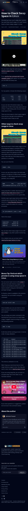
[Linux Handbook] (6, 2)
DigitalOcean (20, 501)
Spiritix (23, 502)
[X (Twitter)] (24, 427)
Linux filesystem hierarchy (15, 202)
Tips (3, 10)
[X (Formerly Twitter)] (2, 499)
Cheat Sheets (4, 486)
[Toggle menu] (26, 2)
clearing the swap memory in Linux (10, 240)
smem (22, 282)
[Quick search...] (21, 2)
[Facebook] (4, 499)
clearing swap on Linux (18, 369)
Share (25, 432)
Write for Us (4, 491)
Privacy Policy (4, 488)
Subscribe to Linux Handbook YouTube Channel (14, 398)
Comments (18, 432)
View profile (5, 427)
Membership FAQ (5, 484)
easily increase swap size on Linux (10, 193)
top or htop (4, 233)
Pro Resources (4, 482)
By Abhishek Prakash (14, 27)
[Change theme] (24, 2)
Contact (3, 480)
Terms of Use (4, 493)
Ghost (18, 502)
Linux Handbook (5, 501)
